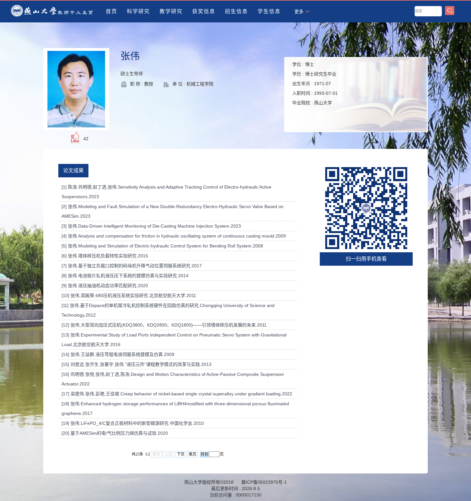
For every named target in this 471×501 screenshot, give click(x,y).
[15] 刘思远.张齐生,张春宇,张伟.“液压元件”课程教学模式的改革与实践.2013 (136, 364)
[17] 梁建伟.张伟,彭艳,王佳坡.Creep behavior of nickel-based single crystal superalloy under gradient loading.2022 (177, 393)
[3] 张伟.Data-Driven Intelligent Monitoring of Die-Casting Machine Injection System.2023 (151, 226)
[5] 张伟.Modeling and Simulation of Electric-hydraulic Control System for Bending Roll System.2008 (162, 245)
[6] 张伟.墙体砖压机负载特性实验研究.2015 (105, 255)
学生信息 (269, 11)
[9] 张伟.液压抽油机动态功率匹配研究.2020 (105, 285)
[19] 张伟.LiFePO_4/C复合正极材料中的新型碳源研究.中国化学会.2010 (133, 423)
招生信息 (236, 11)
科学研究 (138, 11)
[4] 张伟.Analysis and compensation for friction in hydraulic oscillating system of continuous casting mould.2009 (174, 235)
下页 (181, 454)
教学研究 (171, 11)
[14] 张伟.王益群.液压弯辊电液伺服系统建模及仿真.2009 (118, 354)
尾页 (192, 454)
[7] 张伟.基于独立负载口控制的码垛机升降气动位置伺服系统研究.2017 (132, 265)
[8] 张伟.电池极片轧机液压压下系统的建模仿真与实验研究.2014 (125, 275)
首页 (111, 11)
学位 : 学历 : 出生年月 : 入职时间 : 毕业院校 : (315, 83)
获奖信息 (203, 11)
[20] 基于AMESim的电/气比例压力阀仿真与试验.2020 (115, 433)
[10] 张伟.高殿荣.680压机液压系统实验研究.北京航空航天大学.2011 (129, 295)
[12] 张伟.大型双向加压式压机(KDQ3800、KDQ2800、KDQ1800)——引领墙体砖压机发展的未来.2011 (164, 324)
